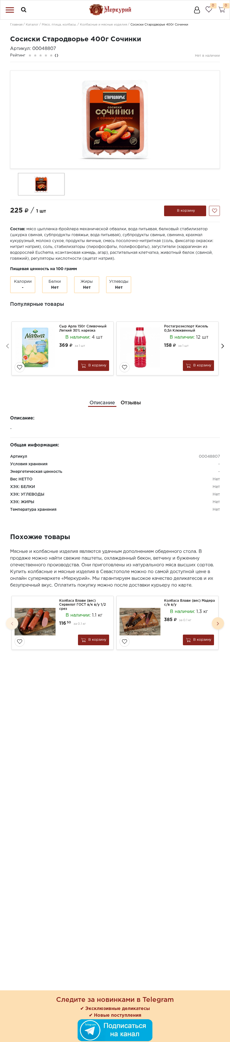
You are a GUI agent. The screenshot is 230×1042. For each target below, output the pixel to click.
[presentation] (7, 345)
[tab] (102, 403)
